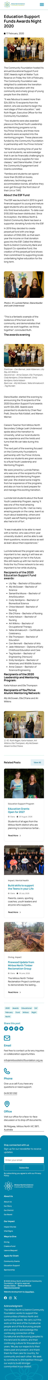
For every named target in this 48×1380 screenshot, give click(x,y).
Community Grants (12, 1261)
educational (27, 1008)
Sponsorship (9, 1270)
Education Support (12, 1265)
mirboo (26, 1012)
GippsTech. (29, 1292)
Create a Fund (9, 1246)
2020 (7, 1008)
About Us (8, 1202)
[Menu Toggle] (42, 4)
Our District (9, 1210)
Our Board (8, 1214)
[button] (6, 1028)
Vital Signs (8, 1231)
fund (18, 1012)
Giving (6, 1242)
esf (36, 1008)
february (9, 1012)
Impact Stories (10, 1227)
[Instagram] (10, 1297)
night (34, 1012)
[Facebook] (5, 1297)
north (7, 1016)
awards (16, 1008)
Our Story (8, 1206)
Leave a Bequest (10, 1250)
